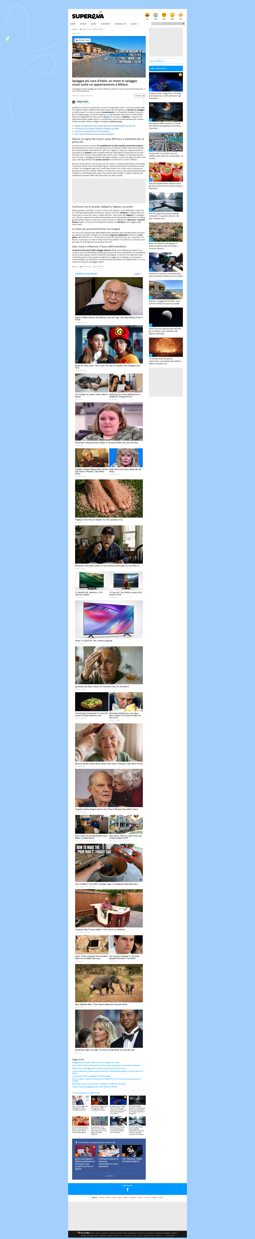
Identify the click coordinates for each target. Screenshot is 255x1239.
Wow (172, 19)
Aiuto (120, 1235)
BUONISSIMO (166, 1233)
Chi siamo (83, 1235)
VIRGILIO (97, 1233)
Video (93, 24)
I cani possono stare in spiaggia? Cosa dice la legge (91, 1076)
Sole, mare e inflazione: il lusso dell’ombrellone (94, 134)
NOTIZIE (101, 1197)
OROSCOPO (132, 1197)
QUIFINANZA (158, 1233)
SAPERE (125, 1197)
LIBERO (92, 1233)
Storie (83, 24)
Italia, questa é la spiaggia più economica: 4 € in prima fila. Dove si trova (99, 1068)
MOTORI (113, 1197)
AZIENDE (154, 1197)
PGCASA (124, 1233)
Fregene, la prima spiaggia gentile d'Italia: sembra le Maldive (94, 1087)
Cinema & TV (120, 24)
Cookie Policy (102, 1235)
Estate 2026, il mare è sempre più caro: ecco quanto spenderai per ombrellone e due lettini (106, 1065)
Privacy (96, 1235)
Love (164, 19)
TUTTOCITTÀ (141, 1233)
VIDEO (120, 1197)
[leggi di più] (144, 102)
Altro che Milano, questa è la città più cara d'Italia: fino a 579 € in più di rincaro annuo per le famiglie (106, 1080)
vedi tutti (109, 1176)
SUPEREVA (174, 1233)
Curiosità (105, 24)
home (74, 33)
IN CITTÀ (140, 1197)
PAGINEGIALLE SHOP (115, 1233)
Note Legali (90, 1235)
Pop (180, 19)
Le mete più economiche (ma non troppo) (91, 131)
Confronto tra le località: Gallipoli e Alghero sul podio (96, 128)
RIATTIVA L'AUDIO (84, 40)
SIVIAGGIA (152, 1233)
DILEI (146, 1233)
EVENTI (160, 1197)
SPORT (108, 1197)
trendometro (161, 68)
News (72, 24)
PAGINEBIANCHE (132, 1233)
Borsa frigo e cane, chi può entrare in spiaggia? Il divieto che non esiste (99, 1084)
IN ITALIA (147, 1197)
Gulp (155, 19)
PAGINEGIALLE (105, 1233)
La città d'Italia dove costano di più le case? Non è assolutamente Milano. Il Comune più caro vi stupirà (107, 1072)
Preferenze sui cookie (112, 1235)
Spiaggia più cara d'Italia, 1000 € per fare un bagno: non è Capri (96, 1062)
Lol (147, 19)
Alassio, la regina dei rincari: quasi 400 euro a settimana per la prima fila (104, 125)
